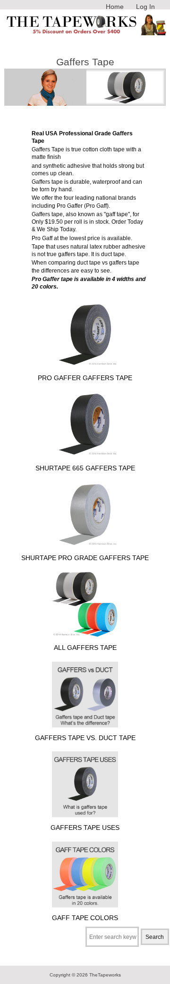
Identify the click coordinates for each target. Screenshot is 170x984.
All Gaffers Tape (85, 647)
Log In (145, 6)
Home (115, 6)
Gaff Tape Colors (85, 918)
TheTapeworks (105, 974)
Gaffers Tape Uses (85, 827)
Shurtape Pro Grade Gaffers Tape (85, 558)
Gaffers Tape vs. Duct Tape (85, 738)
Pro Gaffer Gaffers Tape (85, 378)
